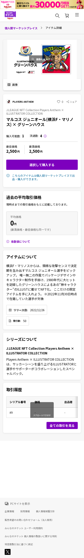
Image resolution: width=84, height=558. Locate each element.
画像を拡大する (44, 59)
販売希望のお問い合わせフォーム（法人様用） (29, 519)
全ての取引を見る (62, 425)
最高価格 (34, 146)
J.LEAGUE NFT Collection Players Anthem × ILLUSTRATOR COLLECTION (40, 350)
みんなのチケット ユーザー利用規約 (24, 528)
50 (24, 321)
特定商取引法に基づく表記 (19, 544)
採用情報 (25, 511)
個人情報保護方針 (45, 511)
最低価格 (11, 146)
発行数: (17, 320)
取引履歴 (14, 389)
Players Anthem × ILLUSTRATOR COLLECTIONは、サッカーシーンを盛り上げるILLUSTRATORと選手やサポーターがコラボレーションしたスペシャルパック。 (41, 366)
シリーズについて (21, 339)
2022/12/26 (37, 310)
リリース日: (20, 310)
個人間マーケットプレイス (21, 28)
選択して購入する (42, 164)
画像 (15, 84)
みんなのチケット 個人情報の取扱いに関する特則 (31, 536)
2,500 (11, 151)
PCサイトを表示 (20, 504)
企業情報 (9, 511)
